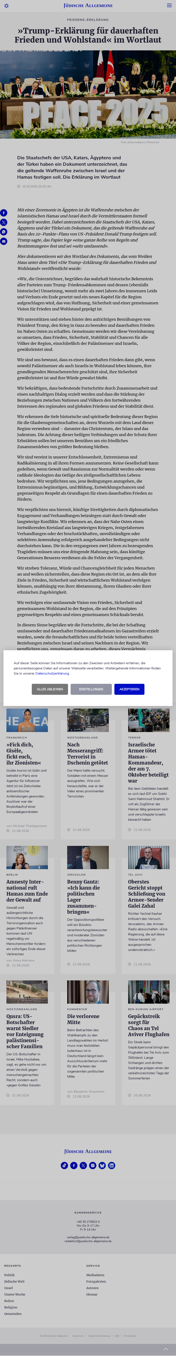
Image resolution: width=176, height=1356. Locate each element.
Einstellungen (91, 689)
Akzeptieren (129, 689)
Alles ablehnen (50, 689)
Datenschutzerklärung (52, 673)
